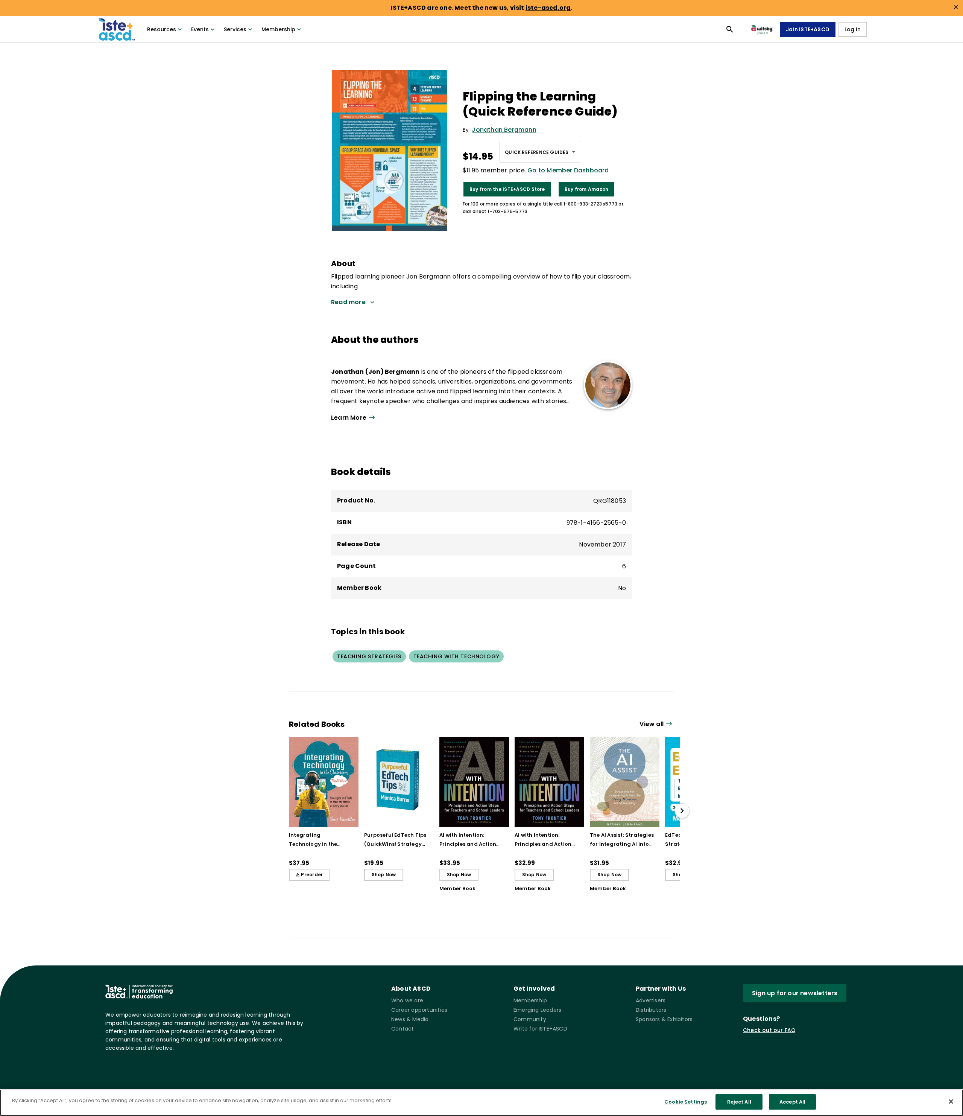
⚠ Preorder (309, 874)
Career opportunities (419, 1010)
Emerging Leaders (537, 1010)
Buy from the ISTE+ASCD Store (507, 189)
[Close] (951, 1101)
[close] (955, 7)
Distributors (651, 1010)
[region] (481, 1102)
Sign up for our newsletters (794, 993)
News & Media (409, 1019)
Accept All (792, 1101)
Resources (161, 29)
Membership (278, 29)
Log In (853, 29)
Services (235, 29)
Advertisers (650, 1000)
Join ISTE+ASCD (807, 29)
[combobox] (540, 151)
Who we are (407, 1000)
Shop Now (384, 874)
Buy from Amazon (587, 189)
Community (529, 1019)
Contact (402, 1028)
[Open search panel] (729, 29)
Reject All (739, 1101)
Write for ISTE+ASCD (540, 1028)
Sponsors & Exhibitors (664, 1019)
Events (200, 29)
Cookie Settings (685, 1101)
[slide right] (682, 810)
